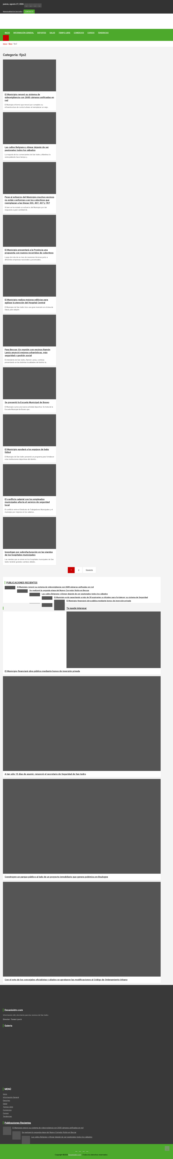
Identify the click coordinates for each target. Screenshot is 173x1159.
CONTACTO (29, 11)
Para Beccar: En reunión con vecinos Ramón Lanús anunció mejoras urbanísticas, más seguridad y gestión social (27, 352)
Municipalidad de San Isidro (12, 11)
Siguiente (89, 570)
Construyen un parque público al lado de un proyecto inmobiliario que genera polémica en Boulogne (56, 876)
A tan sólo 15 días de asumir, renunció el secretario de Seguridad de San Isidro (45, 774)
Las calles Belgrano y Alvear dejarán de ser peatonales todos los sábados (27, 149)
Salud (52, 33)
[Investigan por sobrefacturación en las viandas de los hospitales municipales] (9, 523)
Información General (23, 33)
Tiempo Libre (64, 33)
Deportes (41, 33)
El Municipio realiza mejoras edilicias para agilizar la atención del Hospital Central (26, 301)
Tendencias (103, 33)
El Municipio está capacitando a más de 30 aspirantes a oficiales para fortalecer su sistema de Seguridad (101, 597)
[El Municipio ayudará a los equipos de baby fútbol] (9, 420)
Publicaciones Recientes (18, 1122)
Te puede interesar (76, 608)
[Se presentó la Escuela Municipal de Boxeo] (9, 373)
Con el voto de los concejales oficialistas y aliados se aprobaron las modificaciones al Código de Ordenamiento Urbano (66, 979)
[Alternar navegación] (6, 38)
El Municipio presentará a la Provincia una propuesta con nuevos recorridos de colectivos (29, 251)
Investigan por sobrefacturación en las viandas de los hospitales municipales (29, 553)
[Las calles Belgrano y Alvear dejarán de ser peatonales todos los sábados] (9, 118)
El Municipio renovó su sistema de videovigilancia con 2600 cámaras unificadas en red (29, 97)
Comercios (79, 33)
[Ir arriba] (167, 1148)
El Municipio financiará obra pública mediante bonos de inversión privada (98, 601)
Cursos (90, 33)
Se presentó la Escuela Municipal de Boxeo (27, 402)
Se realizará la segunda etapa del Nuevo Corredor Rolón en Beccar (59, 590)
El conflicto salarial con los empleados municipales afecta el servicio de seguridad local (27, 502)
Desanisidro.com (74, 1155)
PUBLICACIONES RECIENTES (21, 582)
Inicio (7, 33)
